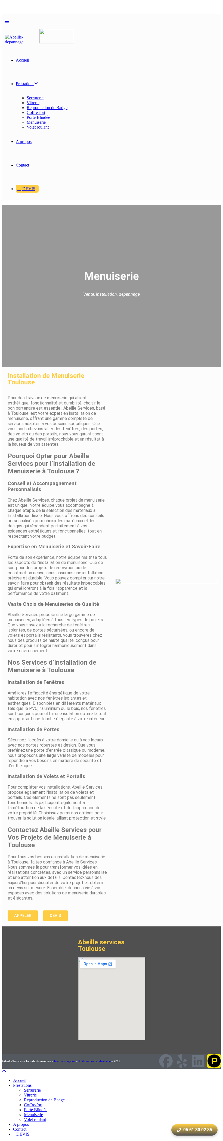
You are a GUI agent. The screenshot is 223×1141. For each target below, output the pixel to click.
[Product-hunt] (214, 1061)
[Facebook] (166, 1061)
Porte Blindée (35, 1109)
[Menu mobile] (7, 21)
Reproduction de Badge (44, 1100)
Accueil (19, 1080)
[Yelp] (182, 1061)
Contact (19, 1129)
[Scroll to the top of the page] (4, 1071)
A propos (21, 1124)
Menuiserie (33, 1114)
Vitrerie (30, 1095)
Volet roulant (35, 1119)
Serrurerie (32, 1090)
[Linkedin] (198, 1061)
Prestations (22, 1085)
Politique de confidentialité (94, 1061)
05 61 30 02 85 (197, 1129)
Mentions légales (64, 1061)
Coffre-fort (33, 1104)
